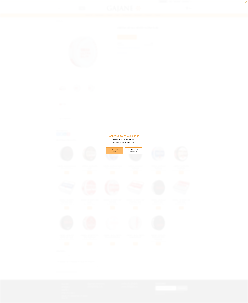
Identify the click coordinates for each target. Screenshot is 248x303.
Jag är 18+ (114, 150)
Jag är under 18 (133, 150)
